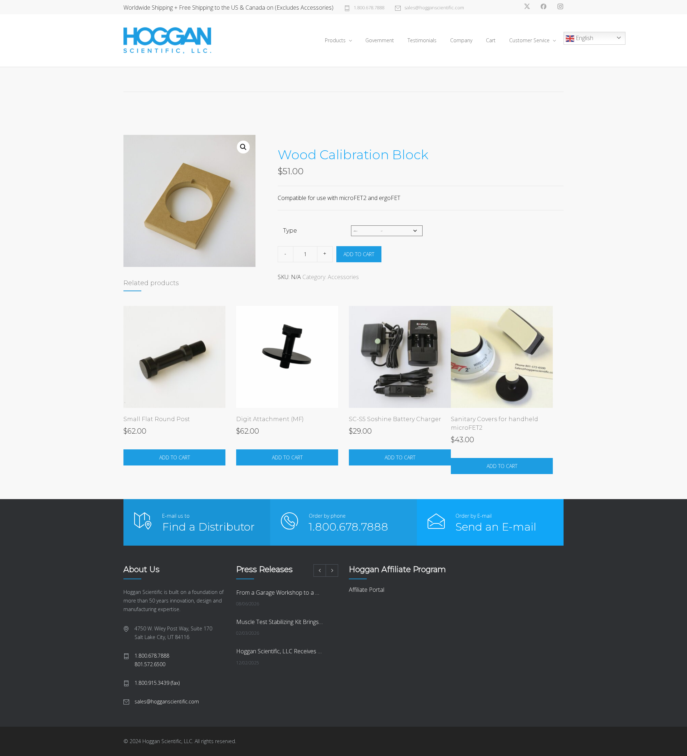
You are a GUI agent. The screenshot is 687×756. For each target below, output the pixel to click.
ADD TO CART (359, 254)
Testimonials (422, 40)
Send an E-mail (495, 526)
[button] (243, 147)
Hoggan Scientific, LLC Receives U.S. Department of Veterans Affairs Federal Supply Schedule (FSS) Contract (279, 651)
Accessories (343, 277)
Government (379, 40)
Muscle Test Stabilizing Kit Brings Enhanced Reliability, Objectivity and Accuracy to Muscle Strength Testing (279, 622)
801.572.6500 (150, 664)
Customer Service (529, 40)
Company (461, 40)
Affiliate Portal (366, 590)
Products (335, 40)
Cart (491, 40)
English (583, 38)
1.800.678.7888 (369, 7)
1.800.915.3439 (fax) (157, 682)
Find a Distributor (208, 526)
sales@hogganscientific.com (434, 7)
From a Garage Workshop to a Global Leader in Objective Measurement (279, 592)
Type (290, 230)
